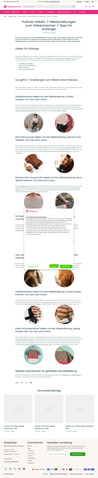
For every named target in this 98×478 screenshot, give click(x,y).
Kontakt (87, 1)
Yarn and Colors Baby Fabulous (68, 147)
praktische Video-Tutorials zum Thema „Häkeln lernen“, (60, 58)
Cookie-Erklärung (30, 234)
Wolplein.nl (11, 474)
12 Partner (48, 225)
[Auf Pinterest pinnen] (31, 382)
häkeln (64, 110)
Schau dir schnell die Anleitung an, (32, 304)
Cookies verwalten (89, 474)
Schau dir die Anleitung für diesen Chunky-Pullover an (57, 151)
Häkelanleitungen (75, 375)
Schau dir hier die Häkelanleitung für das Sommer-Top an (37, 344)
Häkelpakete (65, 375)
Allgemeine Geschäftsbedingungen (58, 474)
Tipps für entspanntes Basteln (26, 69)
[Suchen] (74, 6)
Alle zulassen (65, 266)
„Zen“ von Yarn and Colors (47, 302)
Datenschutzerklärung (31, 229)
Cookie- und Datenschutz (76, 474)
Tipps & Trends (12, 16)
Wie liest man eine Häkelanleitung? (27, 65)
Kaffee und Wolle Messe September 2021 (14, 427)
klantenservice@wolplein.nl (12, 461)
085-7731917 (8, 458)
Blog (92, 1)
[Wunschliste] (86, 6)
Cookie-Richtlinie (43, 229)
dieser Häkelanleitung (22, 186)
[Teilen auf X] (26, 382)
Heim (5, 16)
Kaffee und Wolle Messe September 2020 (45, 427)
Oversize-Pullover (56, 110)
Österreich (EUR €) (39, 469)
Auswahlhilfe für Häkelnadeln (25, 63)
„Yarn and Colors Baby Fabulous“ (23, 339)
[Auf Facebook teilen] (21, 382)
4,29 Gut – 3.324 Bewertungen (51, 1)
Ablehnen (54, 266)
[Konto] (89, 6)
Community (79, 1)
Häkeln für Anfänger (23, 67)
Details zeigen (32, 266)
